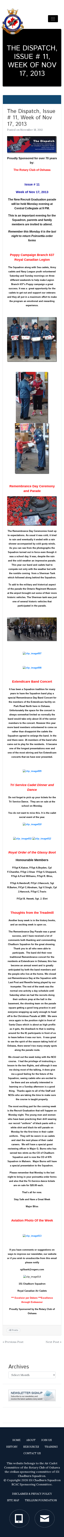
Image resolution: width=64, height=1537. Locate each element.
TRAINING (51, 1446)
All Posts (13, 1330)
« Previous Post (13, 1342)
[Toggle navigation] (53, 18)
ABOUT (31, 1440)
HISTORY (12, 1446)
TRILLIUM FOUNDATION (41, 1500)
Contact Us (32, 1453)
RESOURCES (31, 1446)
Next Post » (53, 1342)
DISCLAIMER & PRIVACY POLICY (32, 1493)
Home (16, 1440)
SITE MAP (13, 1500)
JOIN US (46, 1440)
